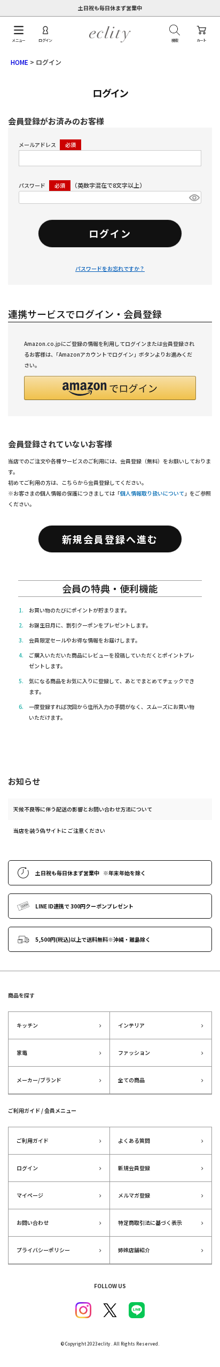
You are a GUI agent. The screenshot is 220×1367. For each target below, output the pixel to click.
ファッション (134, 1052)
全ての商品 (131, 1080)
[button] (110, 388)
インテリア (131, 1025)
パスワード (32, 185)
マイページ (30, 1195)
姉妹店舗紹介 (134, 1250)
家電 (22, 1052)
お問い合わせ (33, 1222)
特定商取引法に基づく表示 (150, 1222)
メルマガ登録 (134, 1195)
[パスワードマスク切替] (193, 197)
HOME (19, 61)
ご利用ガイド (33, 1140)
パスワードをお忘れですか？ (110, 268)
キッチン (27, 1025)
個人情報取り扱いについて (152, 493)
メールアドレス (38, 145)
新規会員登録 (134, 1168)
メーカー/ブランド (39, 1080)
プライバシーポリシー (43, 1250)
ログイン (27, 1168)
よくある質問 (134, 1140)
